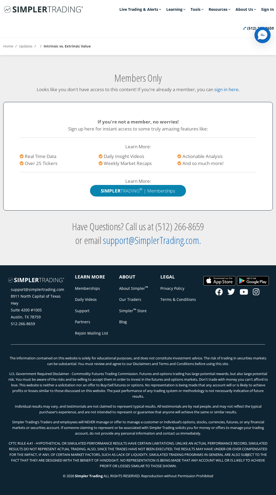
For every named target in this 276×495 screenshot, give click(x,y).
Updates (25, 46)
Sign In (267, 9)
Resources (218, 9)
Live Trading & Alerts (138, 9)
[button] (262, 35)
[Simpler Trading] (43, 9)
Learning (174, 9)
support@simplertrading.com (37, 289)
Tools (196, 9)
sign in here (226, 89)
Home (8, 46)
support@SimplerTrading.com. (152, 240)
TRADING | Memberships (138, 190)
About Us (244, 9)
